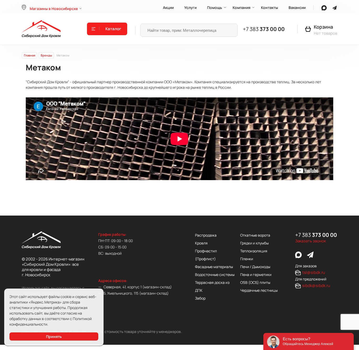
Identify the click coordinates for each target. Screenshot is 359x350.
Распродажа (206, 235)
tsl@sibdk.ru (313, 272)
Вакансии (297, 7)
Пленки (246, 258)
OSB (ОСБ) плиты (255, 282)
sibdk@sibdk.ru (316, 285)
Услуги (190, 7)
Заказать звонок (310, 241)
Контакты (269, 7)
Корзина (323, 27)
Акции (168, 7)
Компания (241, 7)
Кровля (201, 243)
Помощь (214, 7)
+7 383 (264, 29)
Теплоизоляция (253, 250)
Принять (54, 336)
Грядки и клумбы (254, 243)
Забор (200, 298)
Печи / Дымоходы (255, 266)
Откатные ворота (255, 235)
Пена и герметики (255, 274)
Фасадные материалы (214, 266)
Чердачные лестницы (259, 290)
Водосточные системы (214, 274)
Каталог (113, 29)
